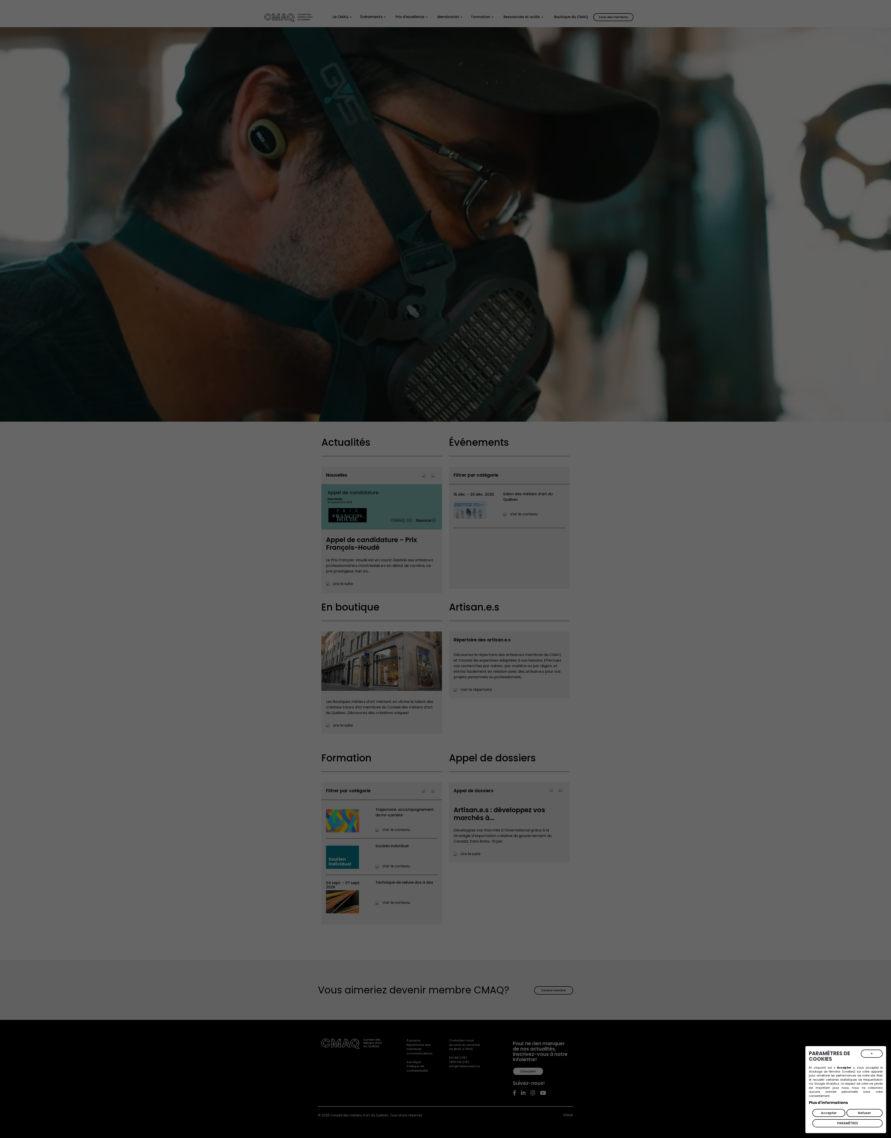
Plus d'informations (828, 1102)
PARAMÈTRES (847, 1123)
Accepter (829, 1113)
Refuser (864, 1113)
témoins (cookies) (842, 1071)
